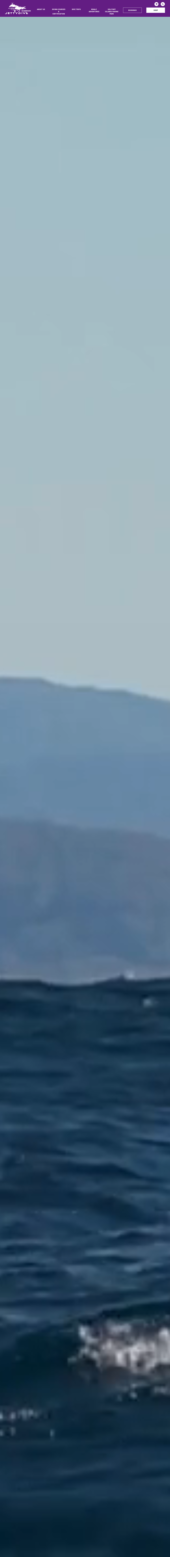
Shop (156, 10)
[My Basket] (156, 4)
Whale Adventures (94, 10)
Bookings (132, 10)
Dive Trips (76, 9)
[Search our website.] (163, 4)
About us (41, 9)
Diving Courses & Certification (58, 10)
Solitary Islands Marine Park (111, 10)
